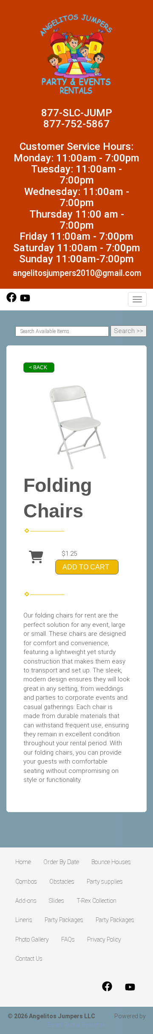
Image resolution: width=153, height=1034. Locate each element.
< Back (38, 368)
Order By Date (61, 862)
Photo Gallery (32, 939)
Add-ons (26, 900)
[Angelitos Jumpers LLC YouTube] (25, 300)
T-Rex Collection (96, 900)
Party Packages (64, 919)
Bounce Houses (111, 862)
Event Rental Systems (76, 1024)
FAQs (68, 939)
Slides (56, 900)
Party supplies (105, 881)
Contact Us (28, 958)
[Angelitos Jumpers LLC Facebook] (11, 300)
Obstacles (61, 881)
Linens (23, 919)
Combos (26, 881)
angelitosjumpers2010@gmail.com (77, 273)
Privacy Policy (104, 939)
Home (23, 862)
